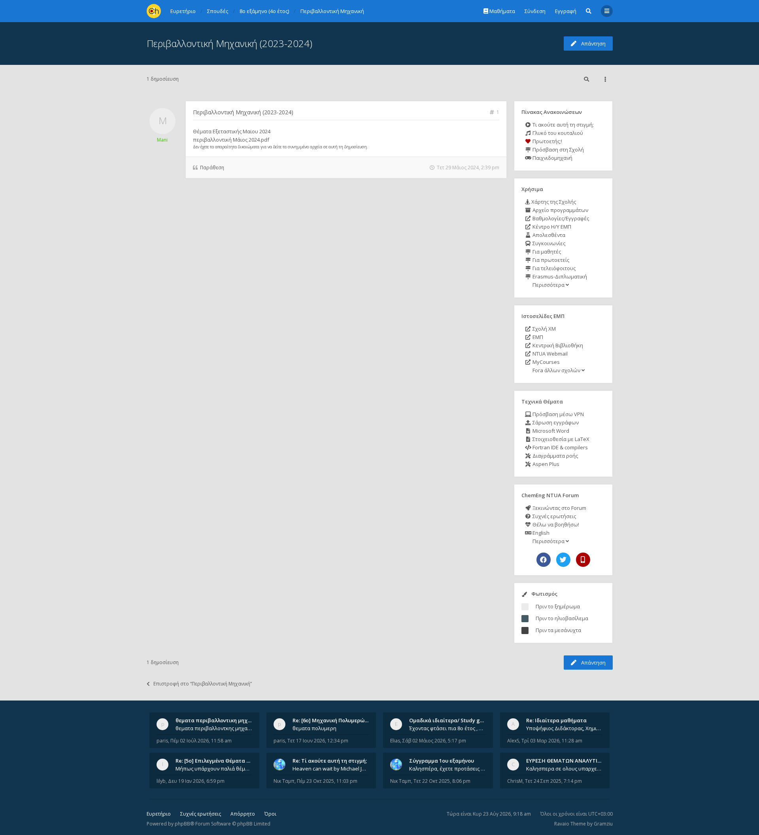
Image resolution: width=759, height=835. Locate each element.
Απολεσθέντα (548, 235)
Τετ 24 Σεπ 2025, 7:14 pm (553, 781)
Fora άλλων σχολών (556, 370)
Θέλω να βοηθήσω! (555, 524)
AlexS (513, 740)
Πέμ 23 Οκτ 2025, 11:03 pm (327, 781)
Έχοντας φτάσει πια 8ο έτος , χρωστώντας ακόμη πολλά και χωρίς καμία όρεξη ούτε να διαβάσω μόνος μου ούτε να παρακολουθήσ (447, 728)
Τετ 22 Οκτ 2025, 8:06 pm (441, 781)
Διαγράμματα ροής (554, 455)
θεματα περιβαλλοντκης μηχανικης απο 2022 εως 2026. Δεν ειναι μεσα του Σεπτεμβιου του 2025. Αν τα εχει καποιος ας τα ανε (214, 728)
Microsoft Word (550, 430)
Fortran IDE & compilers (559, 447)
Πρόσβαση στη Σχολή (557, 149)
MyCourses (545, 361)
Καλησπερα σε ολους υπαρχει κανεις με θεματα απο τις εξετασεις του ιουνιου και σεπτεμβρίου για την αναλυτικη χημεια (564, 768)
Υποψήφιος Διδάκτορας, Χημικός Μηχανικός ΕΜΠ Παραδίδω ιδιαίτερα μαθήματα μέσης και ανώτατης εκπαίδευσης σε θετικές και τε (564, 728)
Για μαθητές (546, 251)
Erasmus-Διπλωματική (559, 276)
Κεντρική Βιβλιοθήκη (557, 345)
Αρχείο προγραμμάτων (559, 210)
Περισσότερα (548, 284)
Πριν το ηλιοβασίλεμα (562, 618)
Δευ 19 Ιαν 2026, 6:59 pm (196, 781)
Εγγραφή (565, 11)
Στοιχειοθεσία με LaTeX (560, 439)
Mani (162, 139)
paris (162, 740)
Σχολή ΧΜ (543, 328)
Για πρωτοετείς (550, 259)
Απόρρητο (242, 813)
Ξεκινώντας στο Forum (558, 507)
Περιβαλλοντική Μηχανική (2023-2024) (229, 43)
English (540, 532)
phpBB (182, 823)
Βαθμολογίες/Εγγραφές (560, 218)
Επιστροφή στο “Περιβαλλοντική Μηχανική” (202, 683)
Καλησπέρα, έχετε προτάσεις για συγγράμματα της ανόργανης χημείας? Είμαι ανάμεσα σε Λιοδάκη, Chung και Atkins (447, 768)
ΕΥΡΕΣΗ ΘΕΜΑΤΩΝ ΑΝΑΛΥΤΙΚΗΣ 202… (573, 760)
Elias (395, 740)
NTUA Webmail (549, 353)
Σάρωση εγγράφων (555, 422)
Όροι (270, 813)
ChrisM (515, 781)
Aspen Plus (545, 464)
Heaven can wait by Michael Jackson (331, 768)
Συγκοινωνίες (548, 243)
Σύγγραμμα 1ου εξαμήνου (441, 760)
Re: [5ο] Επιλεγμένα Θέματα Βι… (215, 760)
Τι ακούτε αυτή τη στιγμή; (562, 124)
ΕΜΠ (537, 337)
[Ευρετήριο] (154, 11)
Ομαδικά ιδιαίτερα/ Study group (450, 720)
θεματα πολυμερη (314, 728)
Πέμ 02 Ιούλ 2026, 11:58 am (201, 740)
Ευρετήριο (159, 813)
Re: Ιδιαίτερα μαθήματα (556, 720)
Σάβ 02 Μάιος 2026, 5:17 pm (434, 740)
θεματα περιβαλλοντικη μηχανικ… (219, 720)
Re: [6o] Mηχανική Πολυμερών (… (333, 720)
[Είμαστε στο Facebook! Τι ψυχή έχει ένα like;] (543, 560)
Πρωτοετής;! (546, 141)
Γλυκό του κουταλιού (557, 132)
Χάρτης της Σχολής (553, 201)
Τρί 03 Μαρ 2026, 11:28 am (551, 740)
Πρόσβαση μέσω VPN (557, 414)
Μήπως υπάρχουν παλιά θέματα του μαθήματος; (214, 768)
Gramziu (603, 823)
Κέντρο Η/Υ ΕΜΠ (551, 226)
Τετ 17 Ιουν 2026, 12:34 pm (317, 740)
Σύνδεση (535, 11)
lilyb (161, 781)
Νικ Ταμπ (284, 781)
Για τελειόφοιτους (553, 268)
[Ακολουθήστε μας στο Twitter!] (563, 560)
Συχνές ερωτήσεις (553, 516)
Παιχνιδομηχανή (551, 157)
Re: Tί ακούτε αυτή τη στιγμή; (330, 760)
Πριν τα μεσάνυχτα (558, 630)
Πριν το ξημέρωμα (558, 606)
